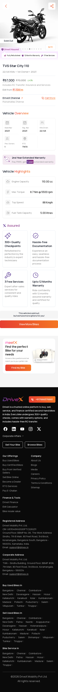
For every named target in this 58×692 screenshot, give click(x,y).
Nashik (30, 621)
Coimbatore (36, 590)
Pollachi (19, 601)
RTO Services (10, 486)
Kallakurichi (9, 598)
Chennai (22, 590)
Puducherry (32, 601)
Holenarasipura (39, 625)
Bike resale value (11, 511)
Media (34, 469)
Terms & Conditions (41, 482)
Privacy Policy (38, 478)
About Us (36, 460)
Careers (35, 473)
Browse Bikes (35, 444)
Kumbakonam (46, 598)
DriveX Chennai (11, 97)
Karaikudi (22, 598)
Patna (20, 621)
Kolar (33, 598)
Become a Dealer (12, 481)
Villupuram (9, 605)
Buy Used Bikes (11, 460)
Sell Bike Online (11, 477)
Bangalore (9, 590)
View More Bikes (29, 324)
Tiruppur (33, 605)
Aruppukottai (43, 621)
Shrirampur (34, 637)
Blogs (34, 464)
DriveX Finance (10, 502)
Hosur (48, 594)
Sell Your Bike (12, 444)
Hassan (37, 594)
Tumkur (21, 605)
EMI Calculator (10, 506)
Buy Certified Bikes (13, 464)
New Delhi (8, 594)
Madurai (7, 601)
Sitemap (35, 487)
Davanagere (23, 594)
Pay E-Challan (10, 490)
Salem (45, 601)
